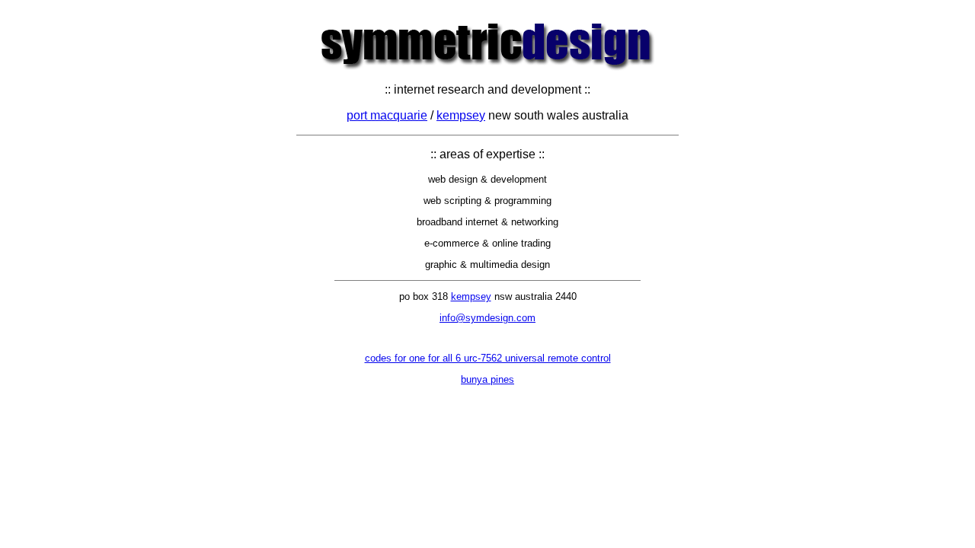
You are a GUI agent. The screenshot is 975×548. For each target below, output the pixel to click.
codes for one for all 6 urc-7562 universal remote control (488, 358)
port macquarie (387, 115)
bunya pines (487, 379)
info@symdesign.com (487, 317)
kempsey (460, 115)
